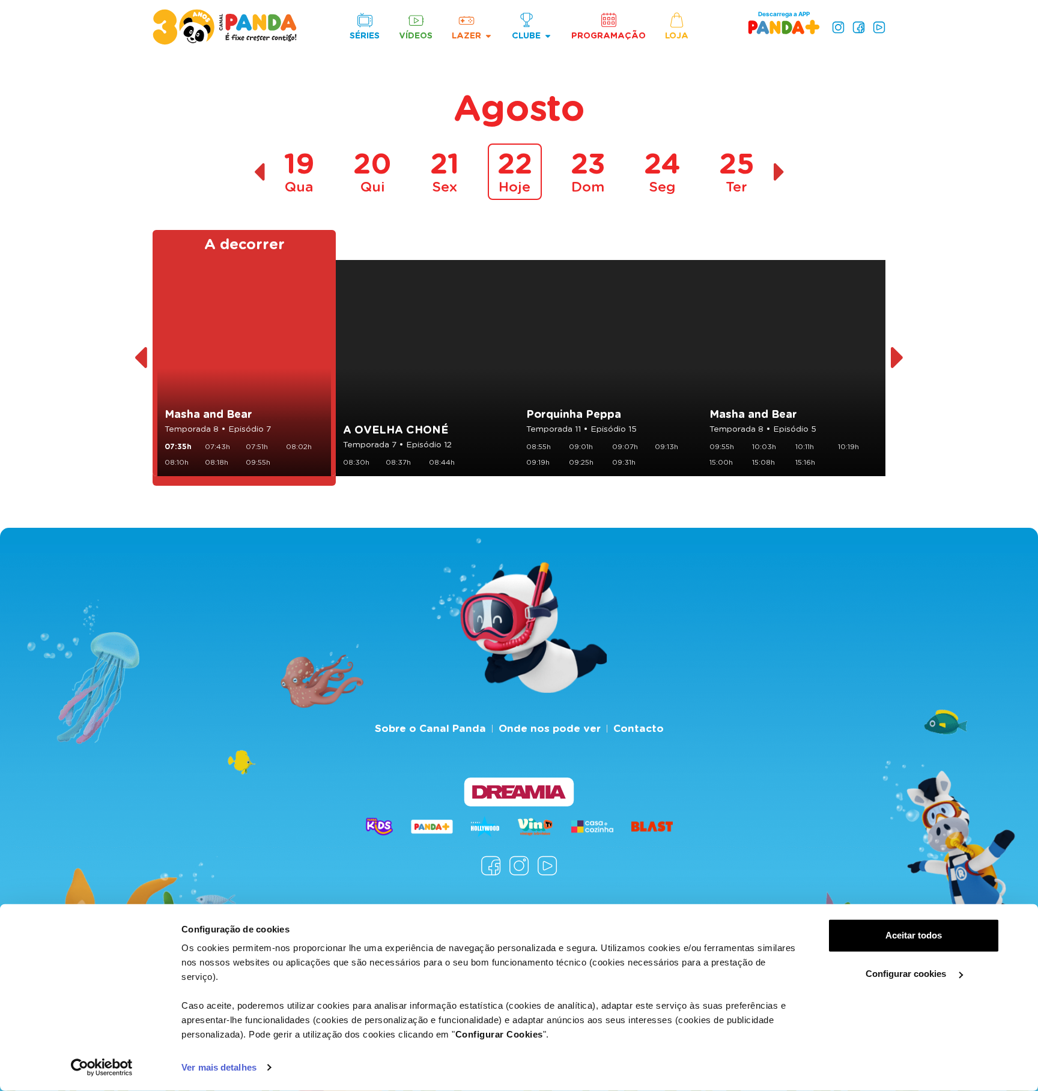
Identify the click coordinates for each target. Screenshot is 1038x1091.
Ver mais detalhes (218, 1067)
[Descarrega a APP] (784, 26)
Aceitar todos (913, 935)
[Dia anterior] (259, 172)
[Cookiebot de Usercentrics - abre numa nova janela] (101, 1068)
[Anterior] (140, 358)
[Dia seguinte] (779, 172)
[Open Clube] (548, 35)
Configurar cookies (907, 974)
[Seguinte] (898, 358)
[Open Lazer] (488, 35)
